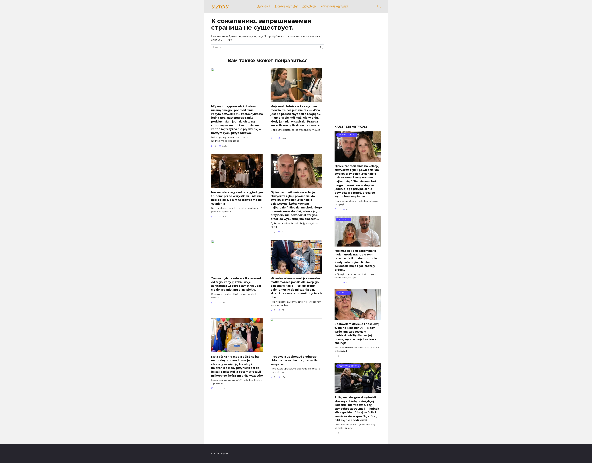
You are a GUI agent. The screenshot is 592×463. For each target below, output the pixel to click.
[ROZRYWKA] (358, 244)
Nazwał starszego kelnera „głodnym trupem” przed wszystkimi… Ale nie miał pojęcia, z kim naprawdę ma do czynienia (237, 198)
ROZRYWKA (263, 6)
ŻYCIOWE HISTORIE (285, 6)
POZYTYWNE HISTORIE (334, 6)
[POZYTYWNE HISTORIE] (358, 391)
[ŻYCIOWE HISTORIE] (358, 159)
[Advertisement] (358, 71)
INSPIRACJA (309, 6)
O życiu (219, 6)
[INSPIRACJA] (358, 317)
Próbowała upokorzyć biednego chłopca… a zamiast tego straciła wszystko (294, 360)
